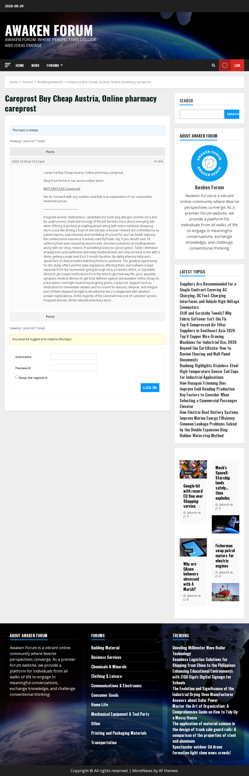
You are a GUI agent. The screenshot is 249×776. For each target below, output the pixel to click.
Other (96, 723)
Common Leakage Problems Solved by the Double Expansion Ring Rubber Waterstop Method (208, 429)
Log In (150, 387)
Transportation (103, 742)
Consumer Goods (105, 695)
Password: (23, 368)
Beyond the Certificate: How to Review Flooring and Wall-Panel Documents (205, 354)
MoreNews (142, 770)
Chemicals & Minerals (109, 667)
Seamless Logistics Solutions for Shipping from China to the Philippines (204, 662)
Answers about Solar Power (195, 700)
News (188, 472)
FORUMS (53, 65)
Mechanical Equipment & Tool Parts (120, 714)
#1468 (158, 161)
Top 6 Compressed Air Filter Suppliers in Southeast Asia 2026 (207, 327)
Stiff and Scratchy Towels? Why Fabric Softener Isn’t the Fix (205, 316)
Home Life (99, 704)
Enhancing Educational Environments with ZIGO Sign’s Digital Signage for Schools (202, 677)
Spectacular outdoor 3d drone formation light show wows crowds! (201, 750)
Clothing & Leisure (106, 676)
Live (237, 65)
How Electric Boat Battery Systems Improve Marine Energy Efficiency (209, 415)
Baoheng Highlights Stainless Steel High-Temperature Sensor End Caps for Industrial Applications (209, 371)
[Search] (213, 65)
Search (186, 101)
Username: (23, 357)
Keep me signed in (33, 378)
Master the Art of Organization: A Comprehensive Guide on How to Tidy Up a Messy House (205, 712)
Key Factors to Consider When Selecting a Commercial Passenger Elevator (208, 400)
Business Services (106, 657)
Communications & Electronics (116, 686)
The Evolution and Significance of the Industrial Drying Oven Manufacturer (203, 691)
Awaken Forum (49, 30)
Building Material (105, 648)
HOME (20, 65)
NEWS (35, 65)
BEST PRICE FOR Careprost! (62, 189)
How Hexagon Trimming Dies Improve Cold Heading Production (207, 386)
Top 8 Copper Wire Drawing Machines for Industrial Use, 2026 (208, 339)
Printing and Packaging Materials (119, 733)
